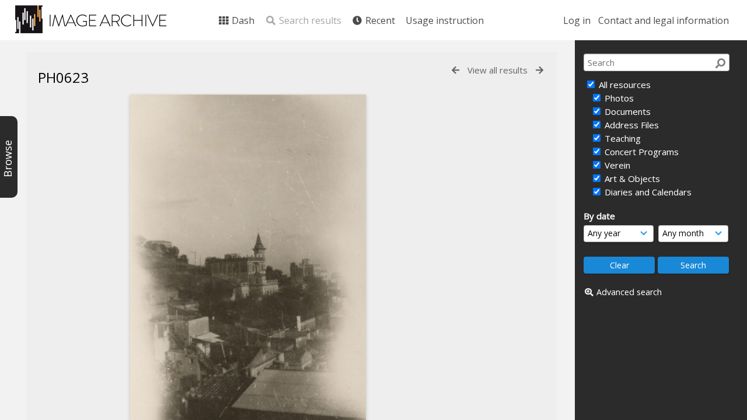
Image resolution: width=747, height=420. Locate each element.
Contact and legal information (663, 20)
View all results (497, 70)
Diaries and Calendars (647, 192)
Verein (616, 165)
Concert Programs (640, 152)
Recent (379, 20)
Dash (241, 20)
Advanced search (629, 292)
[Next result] (539, 70)
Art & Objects (631, 178)
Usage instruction (445, 20)
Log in (577, 20)
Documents (626, 111)
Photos (618, 98)
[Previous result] (455, 70)
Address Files (630, 125)
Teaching (621, 138)
